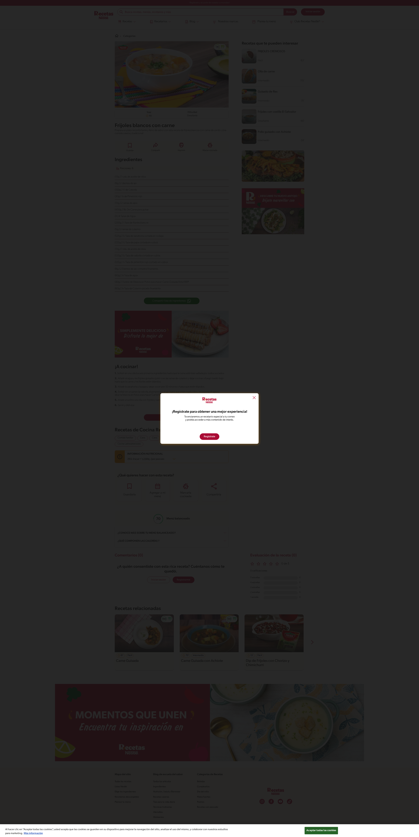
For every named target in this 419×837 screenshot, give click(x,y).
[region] (209, 830)
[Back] (254, 398)
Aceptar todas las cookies (321, 830)
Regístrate (209, 436)
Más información (33, 833)
